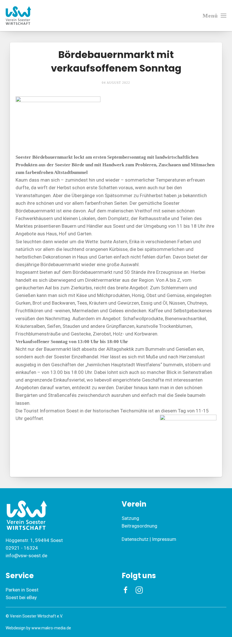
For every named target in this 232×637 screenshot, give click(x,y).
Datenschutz (135, 539)
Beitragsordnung (139, 526)
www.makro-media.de (51, 628)
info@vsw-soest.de (26, 555)
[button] (214, 15)
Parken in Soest (22, 590)
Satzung (130, 518)
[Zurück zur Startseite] (18, 15)
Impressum (164, 539)
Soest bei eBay (21, 597)
